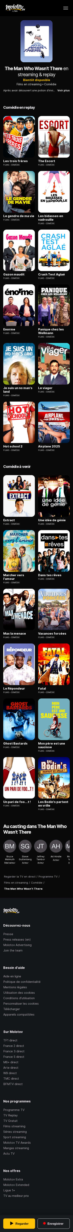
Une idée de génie (52, 520)
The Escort (46, 161)
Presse (8, 934)
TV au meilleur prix (16, 1196)
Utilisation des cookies (19, 993)
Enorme (9, 329)
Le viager (45, 388)
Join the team (13, 950)
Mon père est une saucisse (51, 745)
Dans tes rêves (49, 575)
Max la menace (14, 633)
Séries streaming (15, 1132)
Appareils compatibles (18, 1014)
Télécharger (11, 1009)
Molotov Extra (13, 1179)
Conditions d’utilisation (19, 998)
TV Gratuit (10, 1121)
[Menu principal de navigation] (65, 8)
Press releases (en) (17, 939)
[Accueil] (15, 8)
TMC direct (11, 1078)
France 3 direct (14, 1051)
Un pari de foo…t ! (17, 802)
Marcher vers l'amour (13, 577)
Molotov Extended (16, 1185)
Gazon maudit (14, 274)
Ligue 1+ (9, 1190)
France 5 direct (13, 1057)
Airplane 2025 (49, 446)
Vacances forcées (52, 633)
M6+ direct (10, 1062)
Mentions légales (15, 987)
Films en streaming (29, 84)
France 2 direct (13, 1046)
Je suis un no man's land (17, 389)
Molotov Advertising (17, 945)
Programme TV (14, 1110)
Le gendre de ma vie (18, 216)
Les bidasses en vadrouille (50, 218)
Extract (9, 520)
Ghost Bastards (15, 743)
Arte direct (10, 1068)
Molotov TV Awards (17, 1142)
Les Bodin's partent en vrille (53, 803)
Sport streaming (14, 1137)
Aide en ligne (12, 976)
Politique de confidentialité (22, 982)
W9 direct (10, 1073)
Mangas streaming (16, 1148)
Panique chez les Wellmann (51, 331)
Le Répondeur (14, 688)
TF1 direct (10, 1040)
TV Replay (10, 1115)
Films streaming (14, 1126)
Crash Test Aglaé (51, 274)
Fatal (42, 688)
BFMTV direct (13, 1084)
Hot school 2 (13, 446)
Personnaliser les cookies (21, 1003)
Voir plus (63, 90)
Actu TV (9, 1153)
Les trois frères (15, 161)
